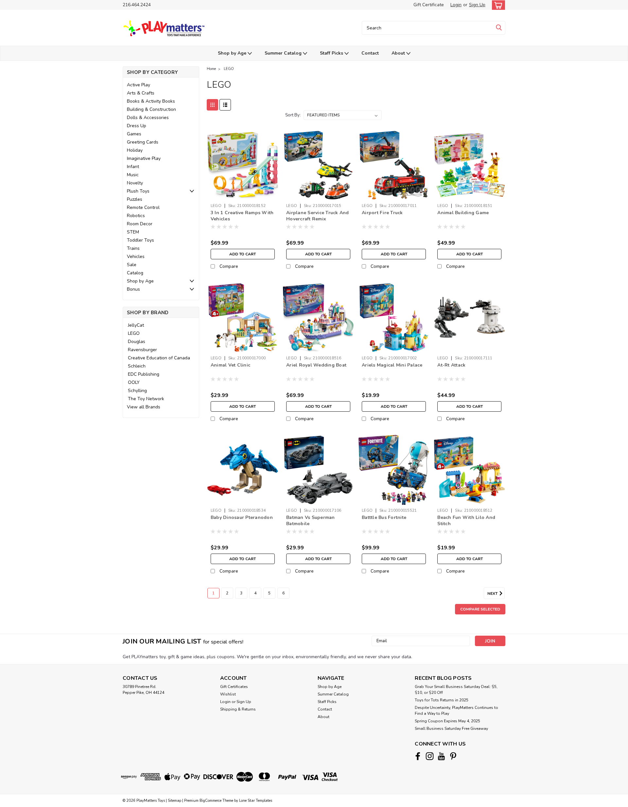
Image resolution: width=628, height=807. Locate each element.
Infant (133, 166)
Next (492, 593)
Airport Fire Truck (382, 213)
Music (133, 175)
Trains (133, 248)
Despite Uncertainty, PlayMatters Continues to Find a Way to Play (456, 710)
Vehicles (136, 256)
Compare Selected (480, 609)
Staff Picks (332, 53)
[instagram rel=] (430, 756)
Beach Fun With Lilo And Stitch (466, 520)
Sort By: (293, 115)
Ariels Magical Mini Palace (392, 365)
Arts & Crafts (140, 93)
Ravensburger (142, 350)
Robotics (136, 216)
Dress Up (136, 126)
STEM (133, 232)
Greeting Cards (142, 142)
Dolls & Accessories (148, 117)
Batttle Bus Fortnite (384, 517)
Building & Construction (151, 109)
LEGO (134, 333)
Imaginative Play (144, 158)
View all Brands (143, 407)
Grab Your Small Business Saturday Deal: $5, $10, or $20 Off (456, 689)
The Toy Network (146, 399)
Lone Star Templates (255, 800)
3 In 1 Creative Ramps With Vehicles (242, 216)
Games (134, 134)
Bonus (133, 289)
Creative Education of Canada (159, 358)
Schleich (137, 366)
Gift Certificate (428, 5)
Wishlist (228, 694)
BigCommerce (210, 800)
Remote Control (143, 207)
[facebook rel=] (418, 756)
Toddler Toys (140, 240)
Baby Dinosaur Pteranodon (242, 517)
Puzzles (134, 199)
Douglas (136, 341)
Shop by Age (233, 53)
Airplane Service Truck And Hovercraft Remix (317, 216)
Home (211, 68)
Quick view (242, 195)
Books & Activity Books (151, 101)
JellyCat (136, 325)
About (399, 53)
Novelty (135, 183)
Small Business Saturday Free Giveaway (451, 728)
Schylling (137, 390)
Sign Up (477, 5)
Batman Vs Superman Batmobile (310, 520)
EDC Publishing (143, 374)
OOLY (134, 382)
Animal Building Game (463, 213)
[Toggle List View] (225, 105)
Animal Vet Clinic (230, 365)
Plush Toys (138, 191)
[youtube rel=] (441, 756)
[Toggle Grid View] (212, 105)
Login (456, 5)
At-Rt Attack (451, 365)
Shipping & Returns (238, 709)
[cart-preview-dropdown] (497, 5)
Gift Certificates (234, 686)
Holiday (135, 150)
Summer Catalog (284, 53)
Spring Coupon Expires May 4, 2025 (447, 721)
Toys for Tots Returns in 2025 (441, 700)
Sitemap (174, 800)
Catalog (135, 273)
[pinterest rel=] (453, 756)
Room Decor (139, 224)
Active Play (138, 85)
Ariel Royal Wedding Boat (316, 365)
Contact (370, 53)
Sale (131, 265)
